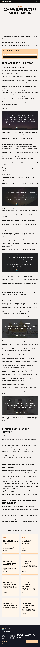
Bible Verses (3, 636)
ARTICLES (3, 637)
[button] (36, 1)
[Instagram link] (6, 641)
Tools (3, 638)
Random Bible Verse (12, 635)
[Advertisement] (20, 24)
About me (3, 639)
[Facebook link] (2, 641)
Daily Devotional (12, 637)
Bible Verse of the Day (13, 636)
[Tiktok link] (2, 643)
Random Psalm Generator (12, 639)
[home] (6, 1)
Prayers (3, 635)
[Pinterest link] (4, 641)
